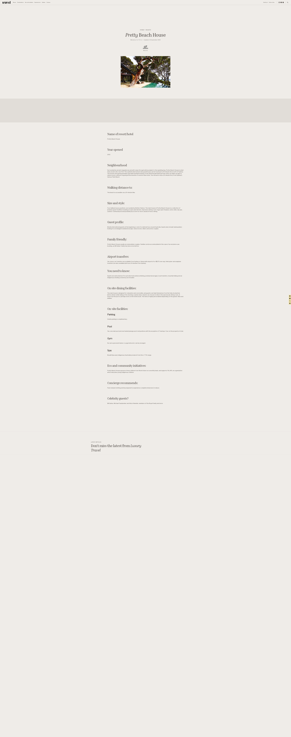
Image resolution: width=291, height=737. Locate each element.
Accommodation (29, 2)
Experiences (37, 2)
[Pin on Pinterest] (290, 303)
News (14, 2)
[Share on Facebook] (290, 296)
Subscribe (271, 2)
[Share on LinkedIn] (290, 298)
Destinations (20, 2)
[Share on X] (290, 301)
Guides (43, 2)
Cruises (48, 2)
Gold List (265, 2)
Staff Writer (139, 39)
